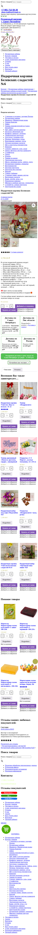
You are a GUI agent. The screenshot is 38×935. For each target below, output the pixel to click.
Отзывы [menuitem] (8, 923)
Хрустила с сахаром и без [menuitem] (18, 864)
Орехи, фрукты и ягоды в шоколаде (18, 150)
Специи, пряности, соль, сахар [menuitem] (20, 879)
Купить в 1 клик (9, 310)
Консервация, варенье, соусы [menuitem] (19, 870)
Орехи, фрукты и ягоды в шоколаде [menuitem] (22, 896)
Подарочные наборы (12, 54)
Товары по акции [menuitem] (15, 877)
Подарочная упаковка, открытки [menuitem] (21, 911)
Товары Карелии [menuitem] (15, 849)
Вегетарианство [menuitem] (15, 883)
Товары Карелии (11, 122)
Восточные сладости (12, 177)
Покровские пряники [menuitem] (17, 906)
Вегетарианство (11, 166)
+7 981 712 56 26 (9, 10)
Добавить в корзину (25, 306)
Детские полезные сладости (15, 143)
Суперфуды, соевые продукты (16, 185)
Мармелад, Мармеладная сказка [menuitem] (20, 847)
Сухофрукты (9, 152)
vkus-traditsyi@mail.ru (10, 12)
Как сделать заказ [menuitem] (11, 927)
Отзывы (8, 61)
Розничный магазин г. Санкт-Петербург (11, 20)
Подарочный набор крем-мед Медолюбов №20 (18, 748)
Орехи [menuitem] (11, 887)
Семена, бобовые (11, 173)
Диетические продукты (13, 160)
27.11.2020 (4, 199)
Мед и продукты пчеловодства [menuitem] (20, 872)
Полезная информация (13, 771)
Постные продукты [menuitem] (16, 891)
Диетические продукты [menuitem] (17, 902)
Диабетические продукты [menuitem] (18, 862)
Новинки (8, 147)
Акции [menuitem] (7, 919)
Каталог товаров (11, 56)
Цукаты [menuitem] (12, 885)
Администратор (6, 197)
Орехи (7, 154)
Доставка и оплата (11, 58)
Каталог (4, 89)
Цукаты (8, 156)
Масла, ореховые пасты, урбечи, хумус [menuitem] (23, 866)
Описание (7, 370)
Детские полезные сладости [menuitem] (19, 875)
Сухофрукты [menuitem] (13, 881)
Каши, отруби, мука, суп (14, 179)
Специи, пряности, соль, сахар (16, 149)
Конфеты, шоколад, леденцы (15, 133)
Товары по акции (11, 158)
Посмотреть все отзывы (9, 744)
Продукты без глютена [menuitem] (17, 889)
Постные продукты (12, 168)
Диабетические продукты (14, 135)
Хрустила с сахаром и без (14, 137)
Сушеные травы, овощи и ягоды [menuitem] (21, 892)
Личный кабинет (11, 71)
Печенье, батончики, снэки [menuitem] (19, 868)
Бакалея (8, 171)
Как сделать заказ (11, 67)
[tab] (7, 370)
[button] (25, 309)
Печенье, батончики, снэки (15, 139)
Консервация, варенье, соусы (15, 141)
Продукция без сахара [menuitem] (17, 909)
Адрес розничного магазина (15, 59)
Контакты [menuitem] (8, 921)
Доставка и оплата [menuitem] (11, 917)
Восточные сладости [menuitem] (16, 900)
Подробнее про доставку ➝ (19, 362)
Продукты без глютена (13, 169)
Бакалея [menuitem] (12, 894)
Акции (7, 65)
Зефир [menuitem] (11, 851)
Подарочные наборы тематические (20, 89)
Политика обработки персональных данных (21, 765)
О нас (7, 63)
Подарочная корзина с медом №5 (14, 746)
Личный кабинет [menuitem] (11, 932)
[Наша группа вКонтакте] (2, 16)
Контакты (8, 69)
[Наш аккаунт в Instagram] (4, 16)
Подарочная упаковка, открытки (16, 164)
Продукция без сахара (13, 186)
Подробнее (7, 421)
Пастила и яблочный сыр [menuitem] (18, 858)
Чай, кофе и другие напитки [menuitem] (19, 856)
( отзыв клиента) (16, 252)
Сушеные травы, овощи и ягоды (16, 175)
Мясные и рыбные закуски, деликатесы (19, 183)
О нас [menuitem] (7, 925)
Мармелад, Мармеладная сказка (16, 120)
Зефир (7, 124)
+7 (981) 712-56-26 (7, 780)
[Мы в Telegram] (6, 16)
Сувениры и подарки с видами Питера (19, 116)
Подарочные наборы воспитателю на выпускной (19, 92)
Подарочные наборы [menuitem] (12, 837)
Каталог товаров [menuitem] (11, 839)
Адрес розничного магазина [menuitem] (15, 928)
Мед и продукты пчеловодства (16, 145)
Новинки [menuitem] (12, 873)
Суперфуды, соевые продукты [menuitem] (20, 908)
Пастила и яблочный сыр (14, 131)
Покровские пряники (12, 181)
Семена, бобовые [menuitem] (15, 898)
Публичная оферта (11, 767)
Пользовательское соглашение (16, 769)
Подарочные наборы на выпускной (13, 91)
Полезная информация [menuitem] (13, 930)
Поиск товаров (6, 2)
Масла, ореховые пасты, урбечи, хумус (19, 162)
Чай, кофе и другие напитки (15, 130)
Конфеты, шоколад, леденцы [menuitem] (19, 860)
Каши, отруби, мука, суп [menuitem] (18, 904)
